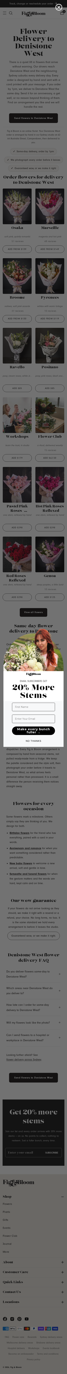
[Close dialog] (59, 7)
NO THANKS (33, 741)
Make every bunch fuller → (33, 730)
